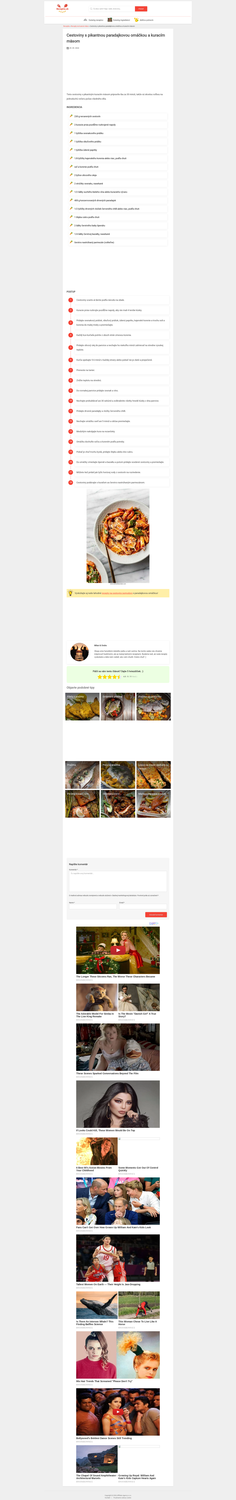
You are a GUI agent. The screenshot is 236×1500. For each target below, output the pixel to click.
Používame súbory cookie (122, 1498)
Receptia (66, 26)
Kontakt (107, 1498)
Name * (72, 903)
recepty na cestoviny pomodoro (117, 593)
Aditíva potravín (146, 20)
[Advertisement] (118, 68)
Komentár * (73, 870)
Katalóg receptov (96, 20)
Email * (122, 903)
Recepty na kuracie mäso (79, 26)
